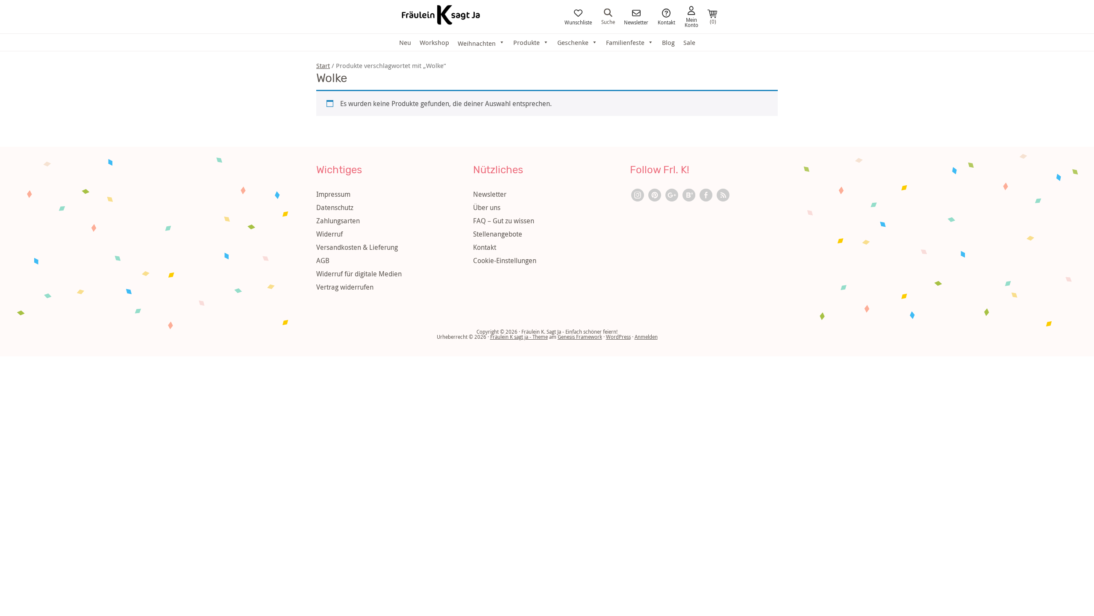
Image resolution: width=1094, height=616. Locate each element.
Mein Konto (691, 21)
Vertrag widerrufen (344, 287)
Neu (405, 42)
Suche (608, 21)
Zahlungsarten (338, 220)
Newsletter (636, 22)
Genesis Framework (580, 336)
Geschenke (572, 42)
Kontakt (666, 22)
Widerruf (329, 234)
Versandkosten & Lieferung (357, 247)
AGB (322, 260)
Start (323, 66)
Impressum (333, 194)
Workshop (434, 42)
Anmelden (646, 336)
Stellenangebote (497, 234)
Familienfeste (625, 42)
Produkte (526, 42)
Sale (689, 42)
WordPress (618, 336)
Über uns (486, 207)
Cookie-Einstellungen (504, 260)
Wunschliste (578, 22)
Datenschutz (334, 207)
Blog (668, 42)
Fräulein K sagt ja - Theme (519, 336)
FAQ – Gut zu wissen (503, 220)
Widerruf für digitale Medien (359, 273)
